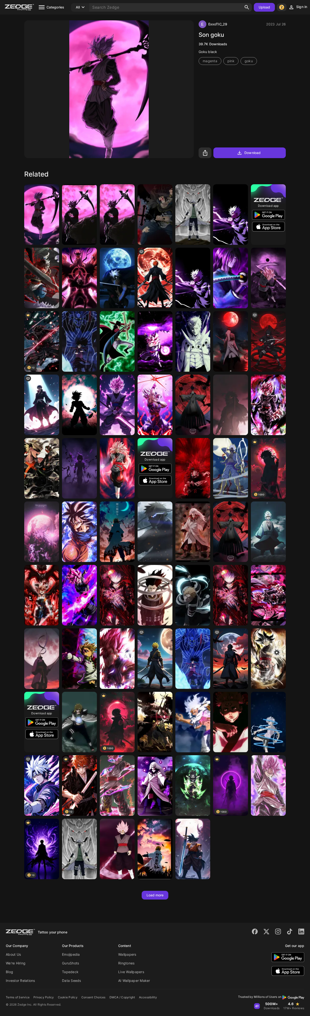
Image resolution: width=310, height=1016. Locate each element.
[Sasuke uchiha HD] (41, 531)
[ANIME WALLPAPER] (117, 531)
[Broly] (192, 785)
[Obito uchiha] (41, 658)
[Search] (247, 7)
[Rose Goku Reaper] (117, 849)
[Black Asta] (155, 214)
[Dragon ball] (155, 341)
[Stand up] (230, 278)
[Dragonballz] (155, 405)
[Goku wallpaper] (192, 849)
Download (252, 153)
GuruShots (70, 963)
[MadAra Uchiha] (79, 341)
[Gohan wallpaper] (79, 405)
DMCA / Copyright (122, 997)
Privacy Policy (43, 997)
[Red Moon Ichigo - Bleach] (155, 278)
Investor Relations (20, 980)
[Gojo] (230, 214)
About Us (13, 954)
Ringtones (126, 963)
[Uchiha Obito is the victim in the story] (230, 658)
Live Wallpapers (131, 972)
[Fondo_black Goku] (79, 595)
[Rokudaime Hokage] (79, 849)
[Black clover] (79, 278)
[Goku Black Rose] (268, 405)
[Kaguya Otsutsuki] (230, 531)
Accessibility (148, 997)
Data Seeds (71, 980)
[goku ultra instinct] (79, 531)
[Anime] (79, 214)
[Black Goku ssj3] (117, 468)
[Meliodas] (79, 658)
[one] (192, 722)
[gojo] (192, 278)
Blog (9, 972)
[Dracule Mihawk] (117, 341)
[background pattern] (41, 405)
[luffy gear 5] (230, 468)
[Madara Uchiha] (192, 531)
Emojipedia (71, 954)
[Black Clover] (41, 595)
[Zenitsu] (155, 658)
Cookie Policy (68, 997)
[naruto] (155, 531)
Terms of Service (18, 997)
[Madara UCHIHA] (230, 341)
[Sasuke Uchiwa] (41, 785)
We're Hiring (15, 963)
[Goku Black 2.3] (117, 405)
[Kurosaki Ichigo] (192, 595)
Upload (264, 7)
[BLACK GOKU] (268, 278)
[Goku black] (117, 214)
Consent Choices (93, 997)
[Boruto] (117, 278)
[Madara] (192, 341)
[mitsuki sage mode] (268, 531)
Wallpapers (127, 954)
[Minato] (79, 722)
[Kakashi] (192, 214)
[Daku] (41, 468)
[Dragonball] (41, 214)
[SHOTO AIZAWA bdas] (155, 595)
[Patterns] (268, 722)
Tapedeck (70, 972)
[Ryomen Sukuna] (230, 722)
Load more (155, 895)
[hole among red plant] (117, 595)
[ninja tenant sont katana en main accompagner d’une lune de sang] (268, 341)
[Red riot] (192, 468)
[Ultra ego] (79, 468)
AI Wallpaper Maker (134, 980)
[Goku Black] (268, 785)
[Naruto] (192, 405)
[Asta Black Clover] (41, 278)
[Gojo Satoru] (230, 595)
